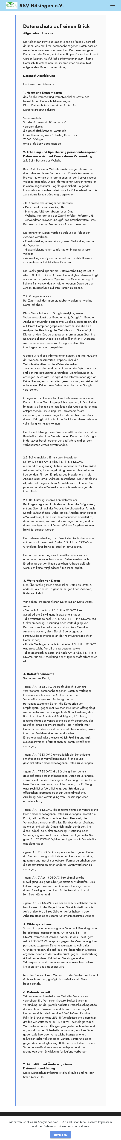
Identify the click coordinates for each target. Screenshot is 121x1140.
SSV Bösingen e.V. (41, 5)
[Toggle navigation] (112, 5)
